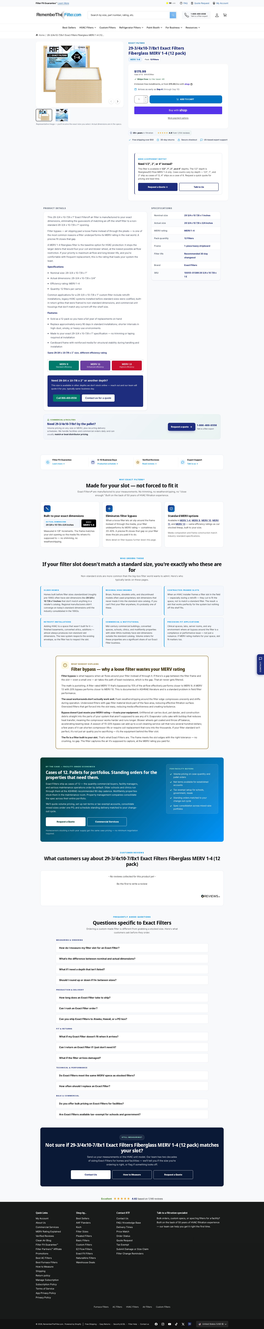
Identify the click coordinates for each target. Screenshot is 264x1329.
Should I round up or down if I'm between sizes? (87, 980)
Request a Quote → (158, 187)
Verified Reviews (45, 1236)
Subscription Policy (46, 1284)
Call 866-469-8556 (66, 398)
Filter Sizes (82, 1231)
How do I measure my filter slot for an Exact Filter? (89, 947)
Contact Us (91, 1174)
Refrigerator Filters (130, 27)
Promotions (42, 1253)
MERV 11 (95, 365)
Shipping (40, 1271)
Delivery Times (124, 1227)
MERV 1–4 (185, 520)
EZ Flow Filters (84, 1249)
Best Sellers (82, 1218)
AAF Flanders (83, 1222)
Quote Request (201, 3)
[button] (88, 27)
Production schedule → (107, 464)
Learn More (63, 3)
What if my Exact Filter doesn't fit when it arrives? (88, 1036)
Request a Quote (66, 821)
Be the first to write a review (132, 883)
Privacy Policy (43, 1297)
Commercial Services (107, 821)
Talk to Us (199, 187)
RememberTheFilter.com (53, 1324)
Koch (78, 1227)
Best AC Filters (44, 1257)
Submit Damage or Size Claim (132, 1249)
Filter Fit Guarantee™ (47, 1244)
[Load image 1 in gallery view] (44, 115)
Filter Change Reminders (129, 1253)
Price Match (122, 1231)
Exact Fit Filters (84, 1253)
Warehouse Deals (85, 1262)
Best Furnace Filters (46, 1262)
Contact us (144, 1324)
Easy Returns (105, 1324)
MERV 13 (126, 365)
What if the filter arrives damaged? (80, 1057)
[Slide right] (117, 101)
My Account (222, 3)
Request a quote (180, 426)
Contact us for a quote (98, 398)
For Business (173, 27)
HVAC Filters (86, 27)
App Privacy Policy (46, 1293)
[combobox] (132, 15)
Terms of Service (45, 1288)
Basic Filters (82, 1240)
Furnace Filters (101, 1306)
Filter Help (132, 1324)
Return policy (43, 1275)
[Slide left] (111, 101)
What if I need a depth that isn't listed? (82, 969)
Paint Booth (153, 27)
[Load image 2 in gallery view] (62, 115)
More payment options (178, 118)
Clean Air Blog (43, 1240)
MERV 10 (206, 520)
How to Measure (132, 1174)
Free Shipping (91, 1324)
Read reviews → (149, 464)
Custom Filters (84, 1244)
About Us (41, 1222)
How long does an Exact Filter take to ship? (84, 997)
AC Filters (117, 1306)
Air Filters (147, 1306)
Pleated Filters (84, 1236)
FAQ (185, 3)
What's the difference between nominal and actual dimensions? (97, 958)
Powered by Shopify (73, 1324)
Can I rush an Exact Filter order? (78, 1008)
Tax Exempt (122, 1244)
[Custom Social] (189, 1324)
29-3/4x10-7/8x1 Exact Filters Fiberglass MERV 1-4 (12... (75, 35)
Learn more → (58, 464)
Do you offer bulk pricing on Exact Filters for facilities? (91, 1103)
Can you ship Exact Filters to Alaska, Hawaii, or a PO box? (93, 1018)
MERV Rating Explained (48, 1231)
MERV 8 (64, 365)
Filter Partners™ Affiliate (49, 1249)
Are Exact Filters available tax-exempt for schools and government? (100, 1114)
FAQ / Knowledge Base (128, 1222)
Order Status (123, 1236)
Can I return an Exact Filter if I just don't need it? (87, 1047)
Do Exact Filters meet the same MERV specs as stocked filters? (97, 1075)
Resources (191, 27)
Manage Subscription (47, 1279)
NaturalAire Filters (86, 1257)
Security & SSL (119, 1324)
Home (42, 35)
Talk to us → (192, 464)
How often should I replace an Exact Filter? (84, 1086)
